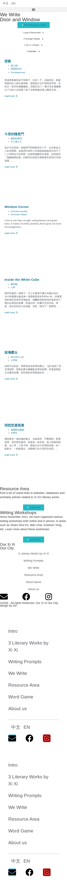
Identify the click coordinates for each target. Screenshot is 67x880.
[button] (33, 9)
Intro (13, 631)
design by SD (8, 605)
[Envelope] (4, 597)
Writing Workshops (18, 512)
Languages (32, 51)
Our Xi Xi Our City (7, 546)
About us (33, 589)
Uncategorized (18, 72)
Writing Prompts (33, 560)
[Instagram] (49, 597)
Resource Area (14, 488)
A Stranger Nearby (32, 39)
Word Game (33, 582)
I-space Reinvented (32, 32)
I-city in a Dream (31, 45)
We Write (10, 14)
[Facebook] (26, 597)
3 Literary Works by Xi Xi (33, 553)
